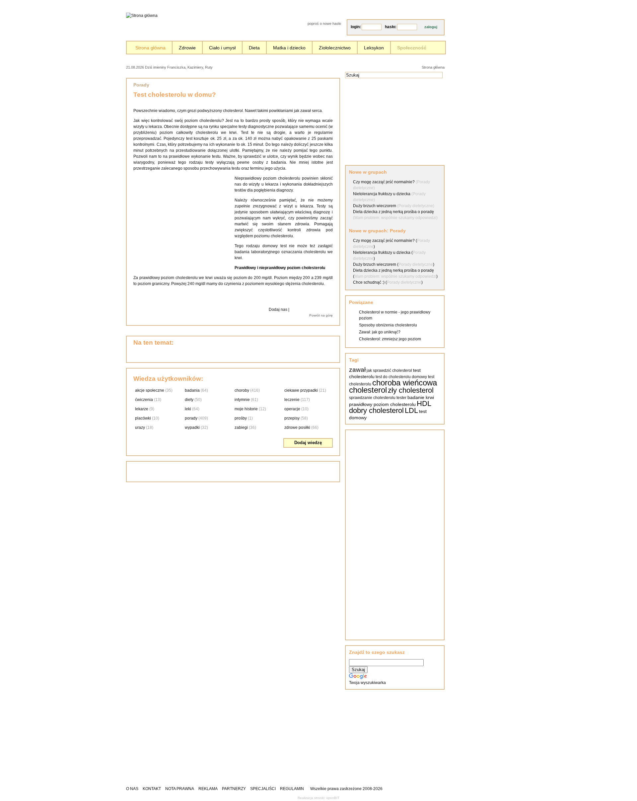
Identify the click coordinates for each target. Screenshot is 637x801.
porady (191, 418)
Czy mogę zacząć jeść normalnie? (384, 182)
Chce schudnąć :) (369, 282)
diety (189, 399)
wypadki (192, 427)
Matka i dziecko (289, 47)
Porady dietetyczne (415, 264)
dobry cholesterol (376, 410)
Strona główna (150, 47)
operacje (292, 409)
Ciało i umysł (222, 47)
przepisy (292, 418)
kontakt (152, 788)
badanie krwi (420, 397)
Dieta (254, 47)
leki (188, 409)
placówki (143, 418)
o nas (132, 788)
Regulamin (292, 788)
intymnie (242, 399)
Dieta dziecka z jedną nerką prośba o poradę (393, 211)
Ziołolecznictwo (335, 47)
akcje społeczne (149, 390)
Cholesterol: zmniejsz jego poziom (390, 339)
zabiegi (241, 427)
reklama (208, 788)
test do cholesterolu (393, 376)
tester (401, 397)
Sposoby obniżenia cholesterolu (388, 325)
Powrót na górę (321, 315)
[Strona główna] (142, 15)
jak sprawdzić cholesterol (389, 370)
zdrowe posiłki (297, 427)
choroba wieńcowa (404, 382)
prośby (241, 418)
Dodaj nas (278, 309)
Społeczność (411, 47)
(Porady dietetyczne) (415, 205)
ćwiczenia (144, 399)
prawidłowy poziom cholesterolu (382, 404)
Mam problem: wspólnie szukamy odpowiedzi (395, 276)
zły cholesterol (411, 390)
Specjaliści (263, 788)
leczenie (292, 399)
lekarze (141, 409)
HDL (424, 403)
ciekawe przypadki (301, 390)
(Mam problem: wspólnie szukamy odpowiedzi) (395, 217)
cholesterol (368, 389)
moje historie (246, 409)
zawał (357, 369)
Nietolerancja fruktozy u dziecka (381, 194)
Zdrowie (187, 47)
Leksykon (374, 47)
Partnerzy (234, 788)
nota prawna (179, 788)
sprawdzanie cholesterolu (372, 397)
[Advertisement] (290, 66)
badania (192, 390)
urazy (140, 427)
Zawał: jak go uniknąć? (379, 332)
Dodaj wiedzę (308, 442)
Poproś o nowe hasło (324, 24)
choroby (242, 390)
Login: (356, 27)
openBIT (332, 798)
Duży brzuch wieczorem (374, 205)
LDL (411, 410)
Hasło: (390, 27)
